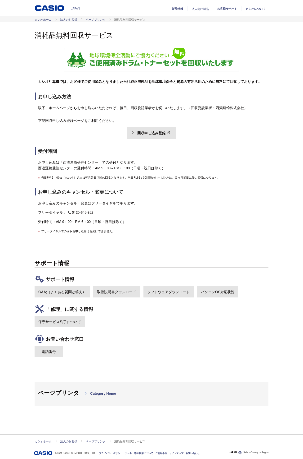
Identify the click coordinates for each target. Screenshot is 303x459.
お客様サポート (227, 8)
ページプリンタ (96, 19)
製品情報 (177, 8)
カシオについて (256, 8)
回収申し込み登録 (151, 132)
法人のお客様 (68, 19)
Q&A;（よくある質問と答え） (62, 291)
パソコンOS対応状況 (218, 291)
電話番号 (49, 351)
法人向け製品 (200, 9)
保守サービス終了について (59, 321)
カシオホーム (43, 19)
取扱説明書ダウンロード (116, 291)
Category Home (102, 393)
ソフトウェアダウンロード (168, 291)
